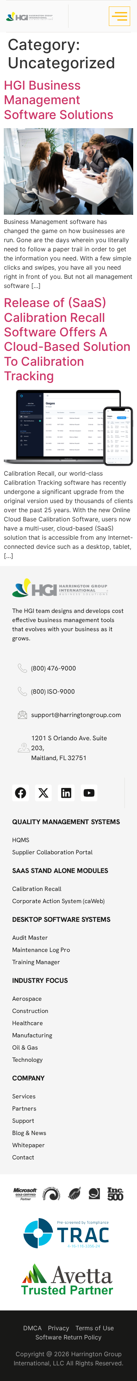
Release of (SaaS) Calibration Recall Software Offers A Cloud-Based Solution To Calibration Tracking (67, 339)
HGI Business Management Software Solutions (58, 100)
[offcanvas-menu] (119, 16)
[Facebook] (20, 793)
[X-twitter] (43, 793)
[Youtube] (89, 793)
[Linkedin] (66, 793)
